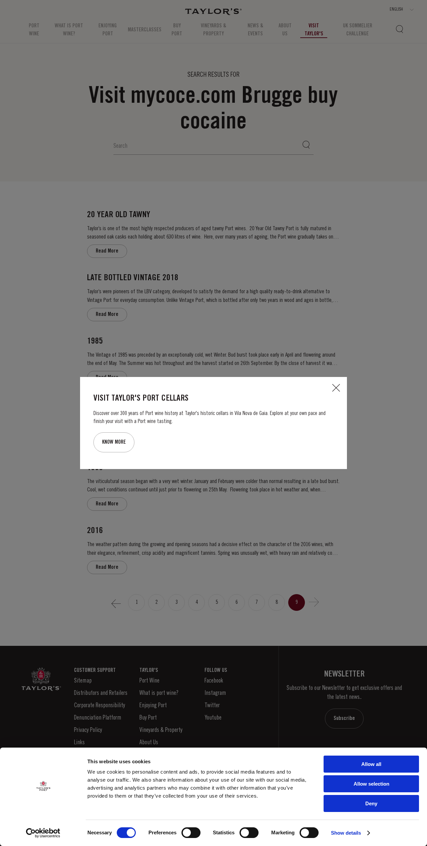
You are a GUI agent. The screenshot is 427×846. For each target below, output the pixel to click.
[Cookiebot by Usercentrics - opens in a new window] (43, 833)
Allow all (371, 764)
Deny (371, 803)
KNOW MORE (114, 442)
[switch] (190, 832)
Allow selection (371, 784)
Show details (346, 833)
